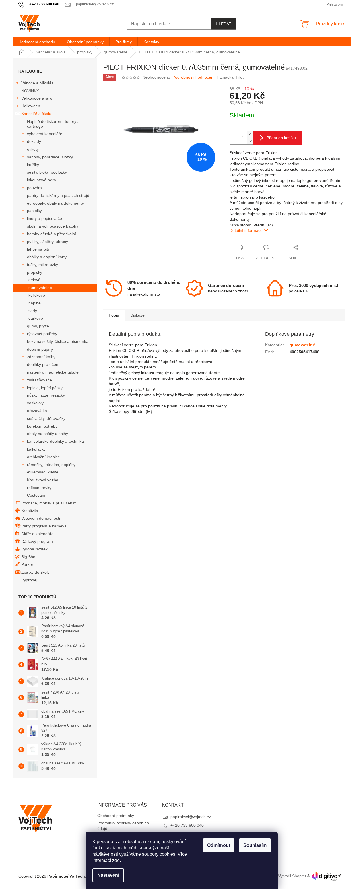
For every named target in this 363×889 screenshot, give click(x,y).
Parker (27, 564)
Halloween (30, 106)
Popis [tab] (114, 315)
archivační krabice (43, 457)
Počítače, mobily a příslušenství (50, 503)
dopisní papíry (40, 349)
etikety (33, 149)
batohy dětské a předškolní (51, 234)
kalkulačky (36, 449)
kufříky (33, 164)
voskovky (35, 403)
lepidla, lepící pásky (45, 387)
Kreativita (29, 510)
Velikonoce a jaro (36, 98)
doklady (34, 141)
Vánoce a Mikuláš (37, 83)
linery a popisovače (44, 218)
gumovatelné (40, 287)
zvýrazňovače (39, 380)
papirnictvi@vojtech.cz (190, 816)
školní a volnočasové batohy (52, 226)
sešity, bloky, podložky (47, 172)
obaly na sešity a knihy (47, 433)
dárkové (35, 318)
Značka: (232, 77)
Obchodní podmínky (115, 815)
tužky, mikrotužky (42, 264)
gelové (34, 279)
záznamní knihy (41, 356)
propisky (34, 272)
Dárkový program (37, 541)
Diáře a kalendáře (37, 533)
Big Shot (28, 556)
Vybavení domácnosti (40, 518)
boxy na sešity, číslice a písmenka (57, 341)
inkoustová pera (41, 180)
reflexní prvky (39, 487)
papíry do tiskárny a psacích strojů (58, 195)
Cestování (36, 495)
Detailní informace (246, 230)
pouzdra (34, 187)
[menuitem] (37, 41)
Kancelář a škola (36, 113)
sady (32, 310)
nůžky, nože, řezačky (46, 395)
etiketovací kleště (42, 472)
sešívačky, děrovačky (46, 418)
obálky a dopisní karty (47, 257)
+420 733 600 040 (187, 825)
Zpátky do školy (35, 572)
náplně (34, 303)
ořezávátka (37, 410)
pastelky (34, 210)
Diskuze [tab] (137, 315)
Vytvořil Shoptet (292, 876)
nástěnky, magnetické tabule (53, 372)
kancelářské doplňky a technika (55, 441)
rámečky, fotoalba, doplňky (51, 464)
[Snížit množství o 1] (250, 141)
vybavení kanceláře (44, 133)
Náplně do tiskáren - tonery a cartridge (53, 124)
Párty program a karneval (44, 526)
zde (116, 860)
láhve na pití (38, 249)
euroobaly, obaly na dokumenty (55, 203)
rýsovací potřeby (42, 333)
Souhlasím (255, 845)
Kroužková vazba (42, 480)
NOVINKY (30, 90)
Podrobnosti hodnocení (193, 77)
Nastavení (108, 875)
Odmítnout (218, 845)
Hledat (223, 24)
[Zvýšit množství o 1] (250, 134)
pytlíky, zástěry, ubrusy (47, 241)
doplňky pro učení (43, 364)
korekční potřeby (42, 426)
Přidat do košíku (281, 137)
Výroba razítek (34, 549)
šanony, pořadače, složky (50, 157)
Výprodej (29, 580)
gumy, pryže (38, 326)
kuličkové (36, 295)
